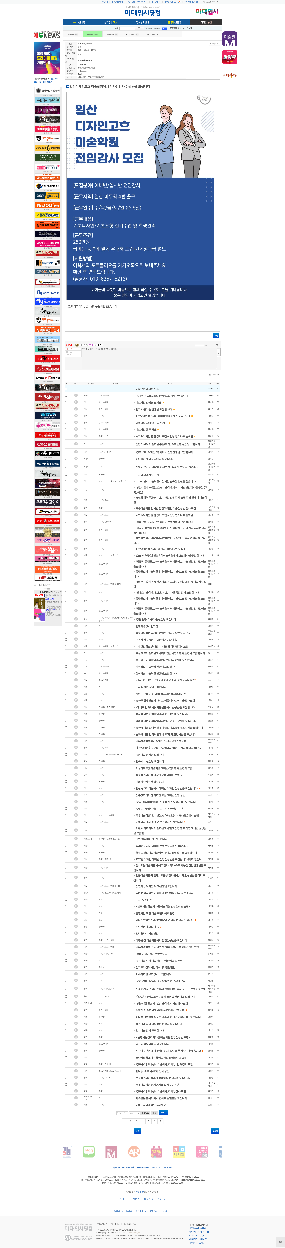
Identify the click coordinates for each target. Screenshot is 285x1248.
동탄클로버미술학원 (211, 530)
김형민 (210, 625)
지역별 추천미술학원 (171, 2)
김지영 (210, 489)
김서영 (210, 666)
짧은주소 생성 (119, 1211)
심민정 (210, 996)
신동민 (210, 973)
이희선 (210, 781)
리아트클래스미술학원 (211, 988)
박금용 (210, 1077)
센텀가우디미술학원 (211, 444)
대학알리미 (135, 1199)
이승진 (210, 801)
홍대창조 (211, 646)
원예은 (210, 1050)
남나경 (210, 919)
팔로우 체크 (130, 1211)
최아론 (210, 852)
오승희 (210, 555)
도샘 (210, 1104)
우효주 (210, 474)
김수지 (210, 693)
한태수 (210, 913)
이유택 (210, 830)
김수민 (210, 409)
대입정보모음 (148, 1199)
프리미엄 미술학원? (191, 2)
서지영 (210, 845)
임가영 (210, 892)
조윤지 (210, 680)
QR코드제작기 (164, 1211)
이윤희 (210, 436)
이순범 (210, 1030)
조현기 (210, 877)
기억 (115, 28)
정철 (210, 583)
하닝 (210, 1097)
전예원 (210, 940)
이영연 (210, 639)
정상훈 (210, 767)
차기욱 (210, 422)
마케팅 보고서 (153, 1211)
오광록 (210, 707)
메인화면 (104, 2)
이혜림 (210, 1043)
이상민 (210, 686)
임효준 (210, 458)
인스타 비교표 (141, 1211)
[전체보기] (55, 79)
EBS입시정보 (161, 1199)
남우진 (210, 700)
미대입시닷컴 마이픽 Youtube (137, 2)
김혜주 (210, 619)
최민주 (210, 592)
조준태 (210, 822)
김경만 (210, 808)
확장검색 (145, 1113)
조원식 (210, 774)
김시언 (210, 451)
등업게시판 (156, 1168)
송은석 (210, 652)
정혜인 (210, 967)
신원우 (210, 713)
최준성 (210, 980)
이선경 (210, 1010)
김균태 (210, 886)
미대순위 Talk (156, 2)
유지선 (210, 953)
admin (210, 388)
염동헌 (210, 838)
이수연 (210, 747)
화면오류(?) (168, 1168)
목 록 (137, 1131)
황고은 (210, 402)
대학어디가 (123, 1199)
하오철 (210, 788)
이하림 (210, 754)
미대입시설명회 (117, 2)
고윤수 (210, 395)
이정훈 (210, 415)
